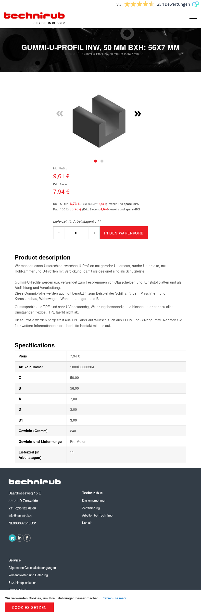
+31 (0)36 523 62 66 (22, 508)
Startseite (69, 54)
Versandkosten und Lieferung (28, 575)
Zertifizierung (91, 508)
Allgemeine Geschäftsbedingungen (32, 567)
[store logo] (34, 18)
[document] (100, 602)
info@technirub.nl (20, 515)
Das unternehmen (94, 500)
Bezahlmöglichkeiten (23, 582)
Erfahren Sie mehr (113, 598)
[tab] (95, 161)
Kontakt (87, 522)
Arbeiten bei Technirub (97, 515)
